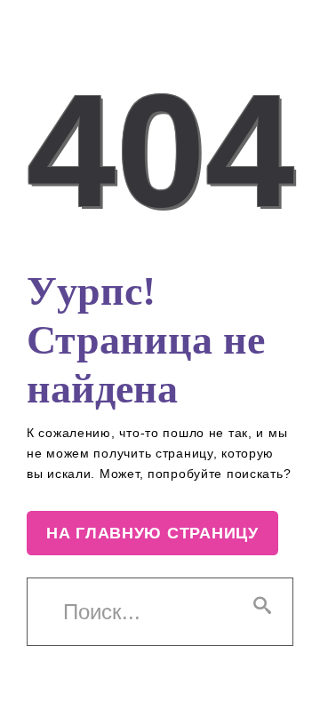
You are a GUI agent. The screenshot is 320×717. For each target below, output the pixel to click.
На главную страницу (152, 533)
